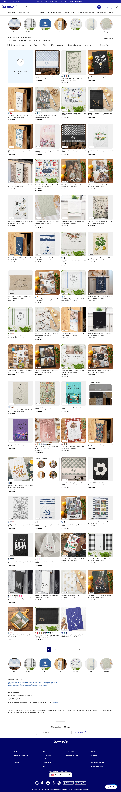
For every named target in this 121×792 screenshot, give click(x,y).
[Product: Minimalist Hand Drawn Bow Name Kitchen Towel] (47, 582)
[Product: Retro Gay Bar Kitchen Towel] (20, 430)
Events (11, 2)
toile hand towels (37, 684)
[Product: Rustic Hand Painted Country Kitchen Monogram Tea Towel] (47, 171)
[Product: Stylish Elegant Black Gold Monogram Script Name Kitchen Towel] (47, 619)
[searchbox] (58, 7)
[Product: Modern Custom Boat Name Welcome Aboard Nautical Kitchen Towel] (100, 282)
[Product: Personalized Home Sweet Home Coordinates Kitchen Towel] (20, 171)
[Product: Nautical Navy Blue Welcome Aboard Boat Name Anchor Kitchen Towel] (20, 244)
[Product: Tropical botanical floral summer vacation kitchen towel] (100, 136)
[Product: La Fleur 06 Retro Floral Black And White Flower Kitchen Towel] (100, 469)
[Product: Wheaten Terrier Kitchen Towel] (73, 582)
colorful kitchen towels (30, 682)
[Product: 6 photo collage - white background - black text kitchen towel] (47, 282)
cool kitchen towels (23, 685)
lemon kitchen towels (49, 684)
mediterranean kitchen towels (38, 685)
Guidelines (80, 789)
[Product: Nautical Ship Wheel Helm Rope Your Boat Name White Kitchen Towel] (47, 508)
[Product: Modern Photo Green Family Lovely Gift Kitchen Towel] (20, 619)
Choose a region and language (58, 771)
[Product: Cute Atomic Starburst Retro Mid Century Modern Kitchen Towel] (20, 207)
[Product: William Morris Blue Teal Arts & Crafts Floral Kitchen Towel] (100, 430)
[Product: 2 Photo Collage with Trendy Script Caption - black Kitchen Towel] (47, 356)
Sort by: (102, 45)
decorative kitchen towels (15, 682)
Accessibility (86, 789)
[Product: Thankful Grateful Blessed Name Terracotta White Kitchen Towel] (20, 469)
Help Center (55, 702)
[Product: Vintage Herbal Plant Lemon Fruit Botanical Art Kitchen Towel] (100, 244)
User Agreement (63, 789)
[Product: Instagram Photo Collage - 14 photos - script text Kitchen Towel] (73, 508)
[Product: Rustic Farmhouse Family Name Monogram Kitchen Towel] (100, 319)
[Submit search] (99, 7)
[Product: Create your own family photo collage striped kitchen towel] (100, 508)
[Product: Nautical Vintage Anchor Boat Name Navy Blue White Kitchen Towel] (47, 244)
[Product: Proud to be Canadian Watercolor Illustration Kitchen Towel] (73, 545)
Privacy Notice (72, 789)
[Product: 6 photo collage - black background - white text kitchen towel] (100, 356)
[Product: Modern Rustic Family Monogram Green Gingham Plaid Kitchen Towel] (73, 469)
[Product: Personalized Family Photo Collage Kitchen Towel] (73, 319)
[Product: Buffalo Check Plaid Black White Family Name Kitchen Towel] (100, 545)
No (19, 698)
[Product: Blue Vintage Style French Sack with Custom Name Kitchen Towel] (20, 99)
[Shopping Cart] (117, 7)
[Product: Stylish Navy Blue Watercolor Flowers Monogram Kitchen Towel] (20, 136)
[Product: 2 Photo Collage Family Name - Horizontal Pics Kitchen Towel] (100, 171)
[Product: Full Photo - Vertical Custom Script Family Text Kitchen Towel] (100, 582)
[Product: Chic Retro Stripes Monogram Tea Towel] (73, 207)
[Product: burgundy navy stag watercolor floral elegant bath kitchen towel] (47, 319)
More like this (39, 80)
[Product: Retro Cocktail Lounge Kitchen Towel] (73, 393)
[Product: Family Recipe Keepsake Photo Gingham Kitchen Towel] (73, 430)
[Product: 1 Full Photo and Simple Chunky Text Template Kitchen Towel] (73, 171)
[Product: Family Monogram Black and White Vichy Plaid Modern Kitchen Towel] (73, 136)
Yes (13, 698)
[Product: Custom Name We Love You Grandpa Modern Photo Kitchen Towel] (20, 356)
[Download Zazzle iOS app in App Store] (68, 783)
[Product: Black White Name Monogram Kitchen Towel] (20, 582)
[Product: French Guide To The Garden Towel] (47, 393)
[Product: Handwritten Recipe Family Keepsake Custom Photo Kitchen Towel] (20, 282)
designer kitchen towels (24, 684)
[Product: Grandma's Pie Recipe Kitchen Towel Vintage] (20, 393)
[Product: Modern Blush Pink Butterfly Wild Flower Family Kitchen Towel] (47, 136)
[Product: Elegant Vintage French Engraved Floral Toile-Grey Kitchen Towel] (20, 508)
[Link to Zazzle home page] (9, 6)
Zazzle (4, 2)
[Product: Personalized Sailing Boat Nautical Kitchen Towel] (73, 619)
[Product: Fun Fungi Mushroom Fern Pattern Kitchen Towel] (47, 99)
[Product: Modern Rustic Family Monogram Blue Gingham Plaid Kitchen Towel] (47, 62)
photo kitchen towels (44, 682)
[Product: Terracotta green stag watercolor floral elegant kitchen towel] (73, 244)
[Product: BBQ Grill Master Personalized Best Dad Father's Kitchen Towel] (20, 545)
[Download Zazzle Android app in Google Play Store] (80, 783)
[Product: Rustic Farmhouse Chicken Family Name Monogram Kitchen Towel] (73, 99)
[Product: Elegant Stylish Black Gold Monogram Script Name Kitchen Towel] (100, 99)
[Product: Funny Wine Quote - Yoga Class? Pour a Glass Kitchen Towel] (100, 62)
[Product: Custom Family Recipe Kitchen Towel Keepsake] (73, 62)
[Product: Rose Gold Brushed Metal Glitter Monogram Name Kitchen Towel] (47, 430)
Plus (17, 2)
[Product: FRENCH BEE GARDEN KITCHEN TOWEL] (100, 207)
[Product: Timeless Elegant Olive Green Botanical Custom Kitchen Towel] (47, 207)
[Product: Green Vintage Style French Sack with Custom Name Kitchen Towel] (20, 319)
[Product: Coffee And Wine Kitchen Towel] (47, 545)
